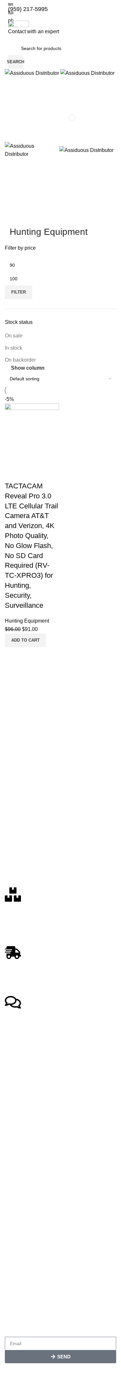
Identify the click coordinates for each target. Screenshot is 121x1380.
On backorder (20, 360)
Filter (18, 292)
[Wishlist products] (60, 96)
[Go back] (18, 217)
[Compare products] (60, 83)
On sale (14, 335)
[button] (25, 640)
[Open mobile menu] (60, 135)
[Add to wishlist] (13, 473)
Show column (28, 368)
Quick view (30, 655)
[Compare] (13, 655)
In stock (13, 348)
